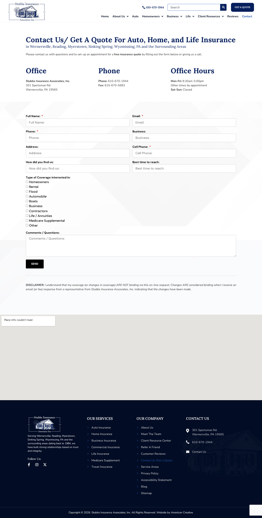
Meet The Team (151, 434)
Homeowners (151, 16)
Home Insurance (101, 434)
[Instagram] (36, 464)
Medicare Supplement (105, 460)
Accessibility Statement (156, 480)
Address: (32, 147)
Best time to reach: (145, 162)
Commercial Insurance (105, 447)
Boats (33, 201)
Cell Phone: (140, 147)
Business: (139, 131)
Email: (136, 116)
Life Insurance (100, 454)
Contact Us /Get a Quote (156, 460)
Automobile (38, 196)
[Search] (223, 7)
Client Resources (209, 16)
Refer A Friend (150, 447)
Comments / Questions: (43, 233)
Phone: (31, 131)
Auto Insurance (101, 428)
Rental (33, 187)
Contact (247, 16)
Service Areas (150, 467)
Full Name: (33, 116)
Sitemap (146, 493)
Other (33, 225)
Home (105, 16)
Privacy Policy (149, 473)
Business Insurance (103, 441)
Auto (135, 16)
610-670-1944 (118, 81)
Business (173, 16)
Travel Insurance (101, 467)
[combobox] (194, 7)
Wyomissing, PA (54, 439)
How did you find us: (40, 162)
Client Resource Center (156, 441)
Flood (33, 191)
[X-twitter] (44, 464)
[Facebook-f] (28, 464)
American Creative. (182, 512)
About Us (118, 16)
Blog (144, 487)
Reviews (232, 16)
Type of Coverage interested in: (48, 177)
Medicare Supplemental (47, 221)
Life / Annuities (40, 216)
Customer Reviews (153, 454)
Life (188, 16)
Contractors (38, 211)
